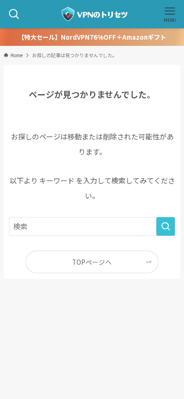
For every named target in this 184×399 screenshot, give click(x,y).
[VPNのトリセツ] (92, 14)
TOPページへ (92, 262)
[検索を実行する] (165, 226)
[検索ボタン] (14, 14)
